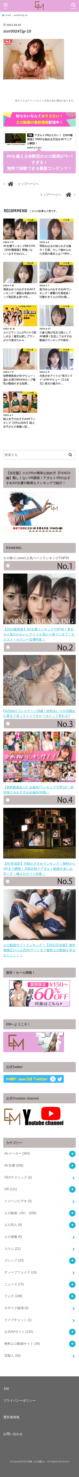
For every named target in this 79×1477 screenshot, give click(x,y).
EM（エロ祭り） (37, 1461)
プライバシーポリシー (19, 1400)
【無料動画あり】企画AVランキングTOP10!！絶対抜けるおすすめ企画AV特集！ (38, 789)
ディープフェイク (20, 1272)
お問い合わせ (13, 1434)
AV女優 (13, 1165)
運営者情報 (11, 1417)
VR (10, 1189)
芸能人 (12, 1355)
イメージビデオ (18, 1201)
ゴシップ (14, 1260)
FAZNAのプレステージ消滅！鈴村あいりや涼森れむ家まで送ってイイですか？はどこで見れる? (39, 713)
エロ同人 (13, 1224)
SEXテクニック (18, 1177)
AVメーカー (17, 1153)
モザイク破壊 (16, 1308)
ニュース (14, 1284)
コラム (12, 1248)
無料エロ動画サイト (22, 1343)
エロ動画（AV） (20, 1213)
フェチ (13, 1296)
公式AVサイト (18, 1331)
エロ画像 (13, 1236)
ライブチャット (18, 1320)
